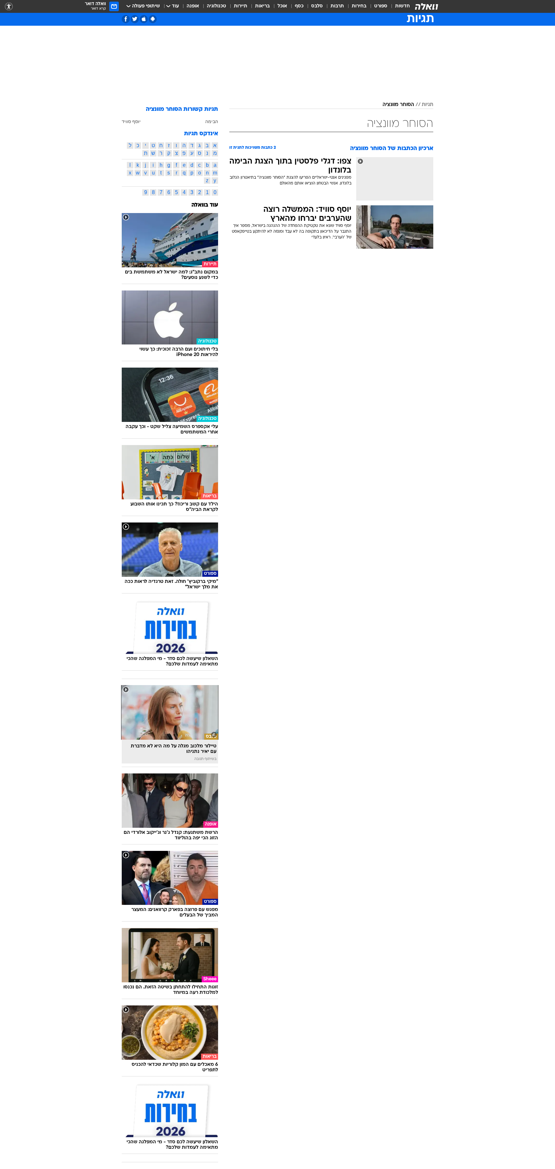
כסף (299, 6)
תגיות (427, 104)
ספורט (380, 6)
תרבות (337, 6)
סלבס (317, 6)
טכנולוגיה (216, 6)
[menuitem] (398, 6)
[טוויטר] (135, 19)
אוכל (282, 6)
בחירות (359, 6)
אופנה (193, 6)
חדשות (402, 6)
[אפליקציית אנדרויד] (153, 19)
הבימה (211, 121)
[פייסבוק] (126, 19)
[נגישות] (9, 7)
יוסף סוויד (131, 121)
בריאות (262, 6)
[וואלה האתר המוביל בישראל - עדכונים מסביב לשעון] (426, 6)
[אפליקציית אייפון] (144, 19)
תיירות (240, 6)
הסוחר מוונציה (398, 104)
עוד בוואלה (204, 205)
